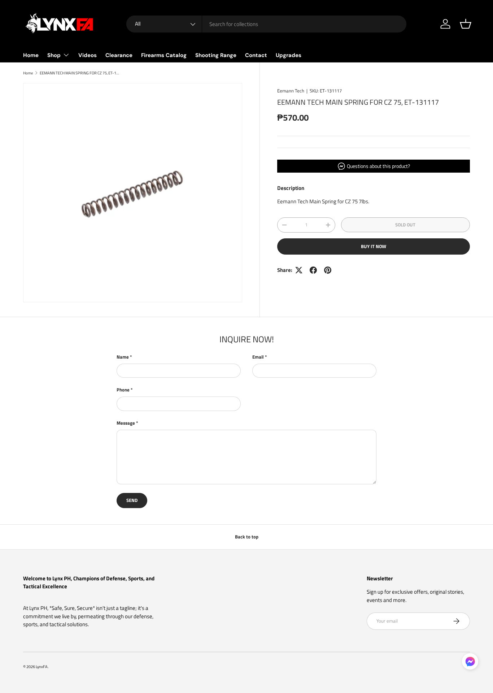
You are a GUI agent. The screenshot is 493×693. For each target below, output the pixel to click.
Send (132, 500)
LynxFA (42, 666)
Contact (256, 55)
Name (123, 357)
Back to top (246, 536)
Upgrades (288, 55)
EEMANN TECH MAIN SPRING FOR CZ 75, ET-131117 (80, 73)
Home (31, 55)
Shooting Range (215, 55)
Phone (123, 389)
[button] (466, 24)
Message (126, 423)
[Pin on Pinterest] (327, 270)
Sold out (405, 224)
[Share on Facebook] (313, 270)
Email (258, 357)
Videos (87, 55)
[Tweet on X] (299, 270)
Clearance (118, 55)
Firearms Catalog (164, 55)
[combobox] (266, 24)
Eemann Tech (290, 90)
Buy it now (373, 246)
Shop (54, 55)
